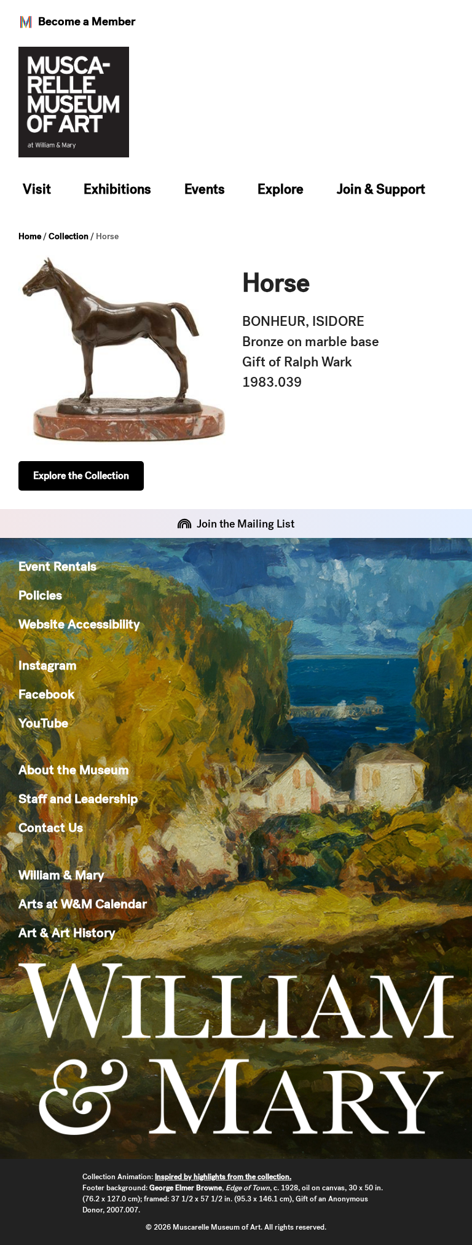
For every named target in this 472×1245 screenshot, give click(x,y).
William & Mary (61, 874)
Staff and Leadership (78, 798)
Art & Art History (66, 932)
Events (204, 189)
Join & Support (381, 189)
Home (29, 236)
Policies (40, 595)
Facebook (46, 694)
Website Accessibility (79, 623)
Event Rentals (57, 566)
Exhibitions (117, 189)
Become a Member (86, 21)
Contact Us (50, 827)
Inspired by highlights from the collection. (223, 1177)
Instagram (47, 665)
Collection (68, 236)
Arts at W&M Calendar (82, 903)
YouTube (43, 722)
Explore (281, 189)
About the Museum (73, 769)
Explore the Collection (81, 475)
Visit (37, 189)
